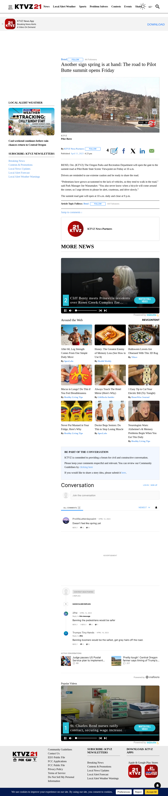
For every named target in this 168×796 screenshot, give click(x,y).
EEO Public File (56, 757)
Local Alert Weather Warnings (24, 176)
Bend (86, 203)
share (146, 528)
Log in (146, 485)
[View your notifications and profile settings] (156, 507)
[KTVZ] (28, 6)
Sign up (154, 485)
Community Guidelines (60, 749)
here (123, 472)
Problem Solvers (99, 6)
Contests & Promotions (20, 164)
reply (75, 528)
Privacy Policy (55, 769)
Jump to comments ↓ (71, 212)
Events (128, 6)
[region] (110, 581)
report (154, 528)
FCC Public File (56, 765)
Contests (116, 6)
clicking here (86, 467)
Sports (82, 6)
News (46, 6)
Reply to (81, 616)
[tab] (72, 507)
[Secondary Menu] (13, 6)
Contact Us (54, 753)
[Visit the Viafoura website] (152, 677)
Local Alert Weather (64, 6)
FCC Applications (57, 761)
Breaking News (17, 160)
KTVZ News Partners (74, 149)
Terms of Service (56, 773)
